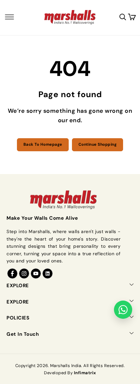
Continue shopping (97, 144)
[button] (9, 17)
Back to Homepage (42, 144)
